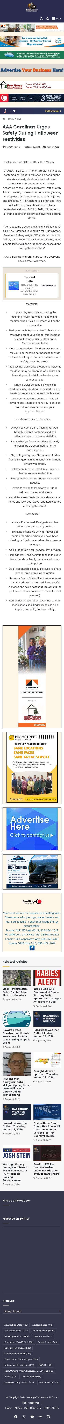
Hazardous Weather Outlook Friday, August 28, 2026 (46, 1033)
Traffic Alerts (51, 1408)
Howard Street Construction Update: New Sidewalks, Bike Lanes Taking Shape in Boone (16, 1036)
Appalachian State (16, 1325)
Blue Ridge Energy (43, 1330)
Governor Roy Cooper (17, 1348)
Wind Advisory (48, 1382)
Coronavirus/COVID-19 (18, 1342)
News (18, 118)
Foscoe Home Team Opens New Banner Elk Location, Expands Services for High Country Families (47, 1129)
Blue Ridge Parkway (16, 1336)
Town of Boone (31, 1376)
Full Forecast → (53, 111)
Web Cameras (32, 1408)
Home (9, 118)
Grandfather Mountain (17, 1353)
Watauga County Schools (19, 1382)
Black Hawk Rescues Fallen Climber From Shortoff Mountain (15, 992)
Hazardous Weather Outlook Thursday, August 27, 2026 (15, 1126)
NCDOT (45, 1365)
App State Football (16, 1330)
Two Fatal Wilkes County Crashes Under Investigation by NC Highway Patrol (46, 1169)
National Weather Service (19, 1365)
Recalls (10, 1376)
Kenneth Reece (12, 147)
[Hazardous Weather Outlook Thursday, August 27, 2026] (17, 1112)
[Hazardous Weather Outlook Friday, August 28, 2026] (47, 1019)
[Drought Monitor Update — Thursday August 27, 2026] (47, 1060)
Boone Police (43, 1336)
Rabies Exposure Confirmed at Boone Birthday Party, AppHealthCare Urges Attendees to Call (47, 995)
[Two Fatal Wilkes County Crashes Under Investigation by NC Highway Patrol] (47, 1153)
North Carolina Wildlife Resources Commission (29, 1371)
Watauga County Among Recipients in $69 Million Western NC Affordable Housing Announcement (15, 1172)
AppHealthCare (42, 1325)
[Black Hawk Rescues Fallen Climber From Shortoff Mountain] (17, 978)
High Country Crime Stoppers (21, 1359)
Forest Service (48, 1342)
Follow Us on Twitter (16, 1218)
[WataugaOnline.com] (32, 7)
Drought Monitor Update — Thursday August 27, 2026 (45, 1074)
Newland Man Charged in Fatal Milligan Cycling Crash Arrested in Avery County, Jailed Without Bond (16, 1087)
